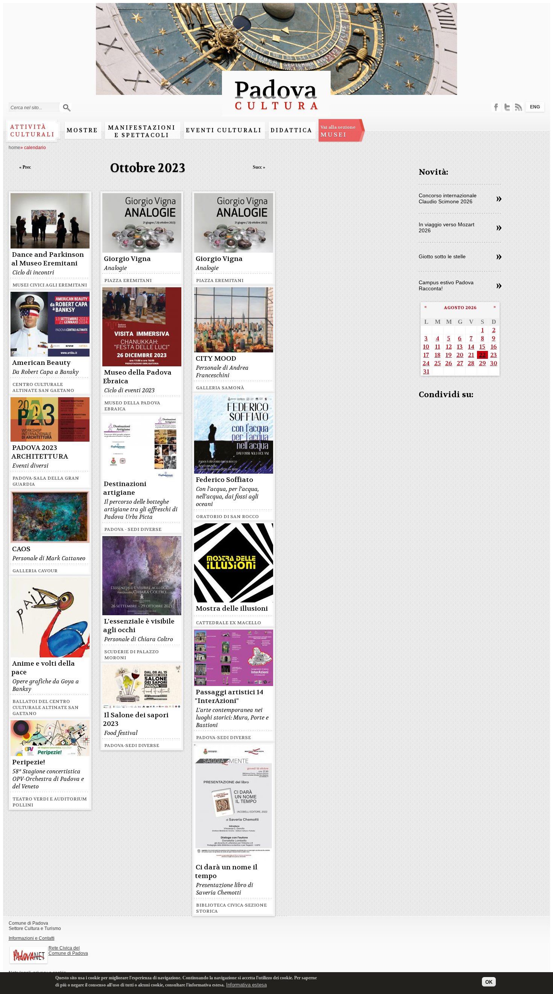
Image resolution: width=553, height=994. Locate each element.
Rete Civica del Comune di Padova (68, 950)
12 (449, 347)
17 (426, 355)
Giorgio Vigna (127, 259)
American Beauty (41, 362)
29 (482, 363)
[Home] (276, 113)
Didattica (291, 130)
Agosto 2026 (460, 308)
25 (437, 363)
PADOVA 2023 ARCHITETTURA (39, 452)
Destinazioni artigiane (124, 488)
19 (448, 355)
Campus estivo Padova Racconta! (446, 285)
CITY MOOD (216, 358)
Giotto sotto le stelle (442, 256)
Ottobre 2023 (147, 168)
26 (448, 363)
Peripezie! (28, 762)
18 (437, 355)
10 (426, 347)
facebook (496, 107)
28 (471, 363)
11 (437, 347)
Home (14, 147)
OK (488, 982)
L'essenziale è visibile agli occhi (139, 625)
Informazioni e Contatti (32, 938)
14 (471, 347)
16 (494, 347)
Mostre (82, 130)
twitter (507, 107)
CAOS (21, 549)
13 (460, 347)
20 (459, 355)
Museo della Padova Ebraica (137, 377)
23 (493, 355)
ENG (535, 107)
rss (518, 107)
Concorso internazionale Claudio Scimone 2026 (448, 198)
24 (426, 363)
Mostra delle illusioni (232, 608)
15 (482, 347)
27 (460, 363)
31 (426, 371)
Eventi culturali (224, 130)
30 (493, 363)
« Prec (25, 167)
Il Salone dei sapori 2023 (136, 719)
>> (499, 199)
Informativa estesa (246, 984)
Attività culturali (32, 130)
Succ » (259, 167)
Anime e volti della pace (43, 668)
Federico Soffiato (224, 480)
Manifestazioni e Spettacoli (142, 131)
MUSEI (338, 131)
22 (482, 355)
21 (471, 355)
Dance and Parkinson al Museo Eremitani (47, 259)
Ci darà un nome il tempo (226, 871)
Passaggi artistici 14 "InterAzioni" (229, 696)
